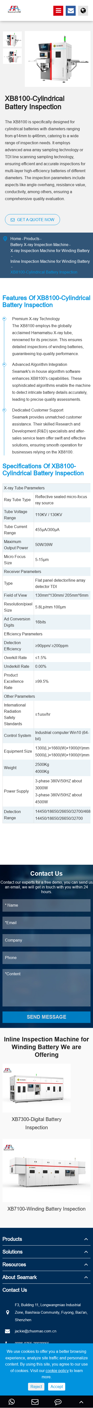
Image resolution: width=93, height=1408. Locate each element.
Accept (57, 1386)
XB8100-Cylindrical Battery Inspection (43, 272)
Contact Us (14, 1290)
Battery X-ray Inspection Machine (39, 244)
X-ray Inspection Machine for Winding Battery (50, 250)
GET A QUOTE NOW (35, 219)
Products (31, 238)
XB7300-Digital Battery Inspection (37, 1123)
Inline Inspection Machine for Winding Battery (50, 261)
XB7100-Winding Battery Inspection (46, 1209)
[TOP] (81, 1402)
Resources (14, 1264)
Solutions (12, 1252)
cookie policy (57, 1370)
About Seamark (19, 1277)
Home (15, 238)
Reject (36, 1386)
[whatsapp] (11, 1402)
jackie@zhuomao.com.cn (35, 1331)
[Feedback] (58, 1402)
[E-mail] (35, 1402)
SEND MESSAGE (46, 1017)
